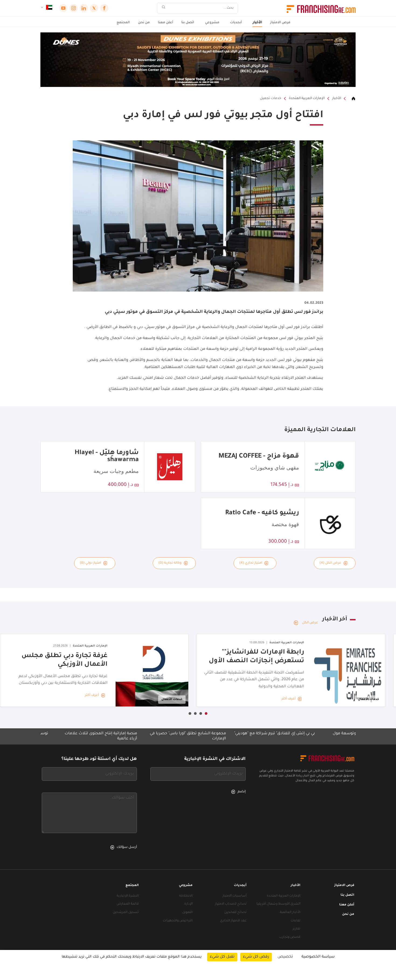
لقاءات (295, 921)
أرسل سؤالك (127, 847)
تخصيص (285, 957)
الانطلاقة (186, 896)
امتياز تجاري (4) (250, 563)
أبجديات (236, 23)
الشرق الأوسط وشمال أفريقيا (278, 904)
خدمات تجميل (270, 98)
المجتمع (123, 23)
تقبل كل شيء (222, 957)
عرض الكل (310, 623)
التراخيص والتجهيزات (178, 921)
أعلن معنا (165, 23)
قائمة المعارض (128, 904)
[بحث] (163, 8)
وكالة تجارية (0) (170, 563)
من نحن (144, 23)
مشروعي (212, 23)
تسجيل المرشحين (126, 912)
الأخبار (257, 23)
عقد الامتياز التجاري (233, 921)
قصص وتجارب (289, 937)
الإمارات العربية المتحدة (307, 98)
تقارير (296, 929)
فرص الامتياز (280, 23)
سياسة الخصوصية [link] (318, 957)
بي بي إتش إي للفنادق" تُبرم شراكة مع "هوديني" (312, 734)
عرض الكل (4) (330, 563)
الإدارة (188, 904)
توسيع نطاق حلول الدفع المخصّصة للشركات (45, 734)
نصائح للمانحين (235, 912)
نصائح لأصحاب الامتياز (230, 904)
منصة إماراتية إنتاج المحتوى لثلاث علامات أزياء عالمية (138, 736)
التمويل (187, 912)
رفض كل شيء (256, 957)
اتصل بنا (187, 23)
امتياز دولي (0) (90, 563)
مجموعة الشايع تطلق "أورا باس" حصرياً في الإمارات (225, 736)
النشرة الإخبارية (128, 896)
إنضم (242, 792)
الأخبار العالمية (290, 912)
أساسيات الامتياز (234, 896)
